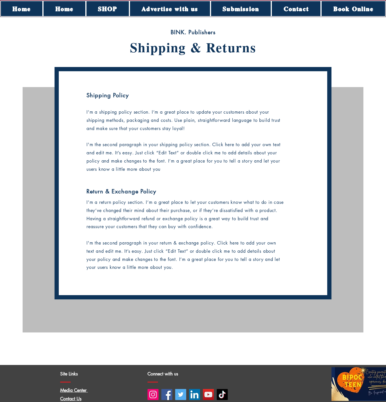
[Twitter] (180, 394)
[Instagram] (153, 394)
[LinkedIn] (194, 394)
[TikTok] (222, 394)
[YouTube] (208, 394)
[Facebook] (166, 394)
